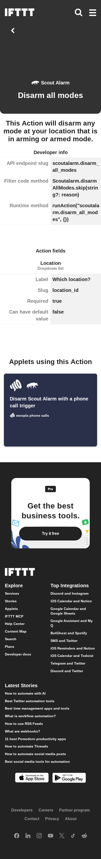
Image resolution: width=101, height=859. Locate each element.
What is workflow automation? (30, 716)
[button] (92, 13)
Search (10, 639)
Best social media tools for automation (37, 762)
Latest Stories (21, 685)
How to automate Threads (26, 746)
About (70, 819)
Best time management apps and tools (37, 709)
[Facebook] (16, 836)
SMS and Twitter (63, 641)
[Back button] (14, 30)
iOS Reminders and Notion (72, 648)
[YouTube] (50, 836)
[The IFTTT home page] (19, 12)
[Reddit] (84, 836)
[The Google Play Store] (69, 778)
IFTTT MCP (14, 616)
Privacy (52, 819)
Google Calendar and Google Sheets (68, 611)
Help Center (15, 624)
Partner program (74, 810)
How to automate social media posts (35, 754)
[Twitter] (61, 836)
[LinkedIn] (28, 836)
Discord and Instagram (69, 594)
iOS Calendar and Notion (71, 601)
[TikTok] (73, 836)
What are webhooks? (22, 731)
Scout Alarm (55, 82)
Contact (32, 819)
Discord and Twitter (66, 671)
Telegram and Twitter (67, 664)
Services (12, 594)
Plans (9, 647)
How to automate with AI (25, 693)
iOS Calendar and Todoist (71, 656)
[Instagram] (39, 836)
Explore (14, 586)
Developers (22, 810)
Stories (11, 601)
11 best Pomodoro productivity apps (35, 739)
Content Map (15, 632)
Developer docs (18, 654)
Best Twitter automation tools (29, 701)
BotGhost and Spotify (68, 633)
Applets (11, 609)
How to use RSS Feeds (24, 724)
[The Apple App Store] (32, 778)
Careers (45, 810)
